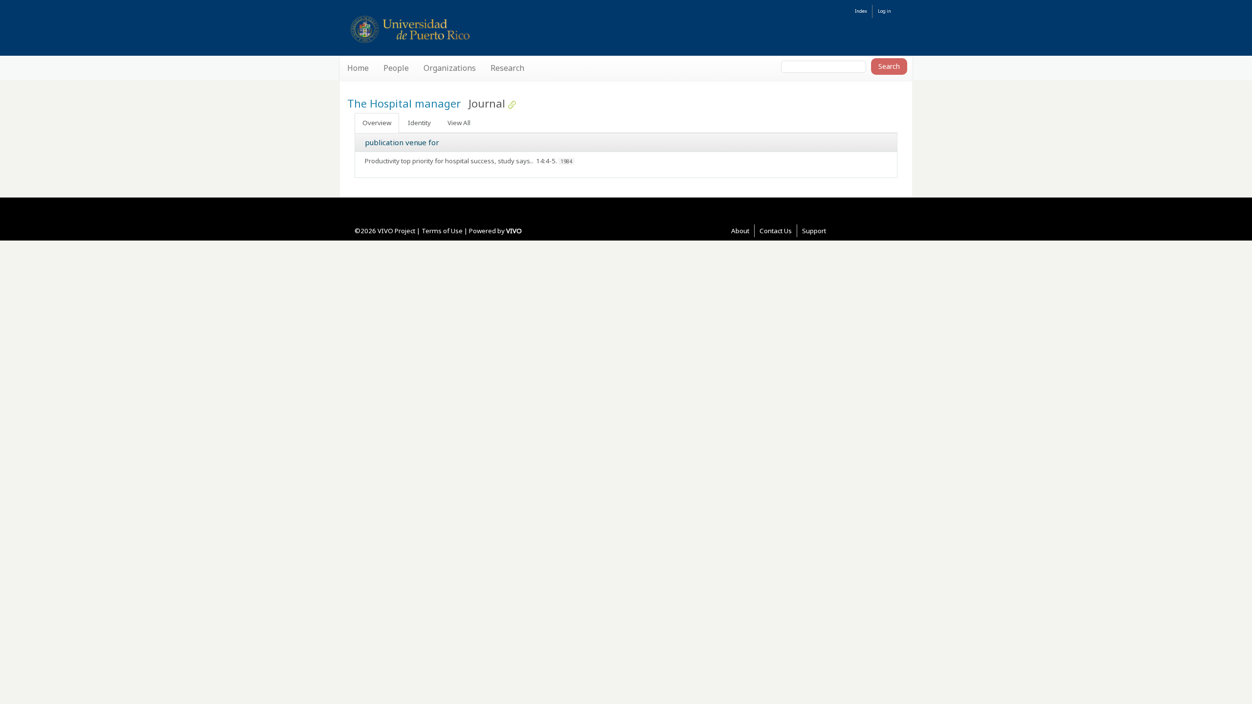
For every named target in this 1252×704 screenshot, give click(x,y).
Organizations (450, 68)
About (740, 230)
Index (861, 11)
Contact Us (776, 230)
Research (507, 68)
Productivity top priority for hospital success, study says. (448, 160)
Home (358, 68)
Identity (419, 122)
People (396, 68)
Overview (376, 122)
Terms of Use (442, 230)
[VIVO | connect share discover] (455, 29)
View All (458, 122)
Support (814, 230)
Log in (884, 11)
